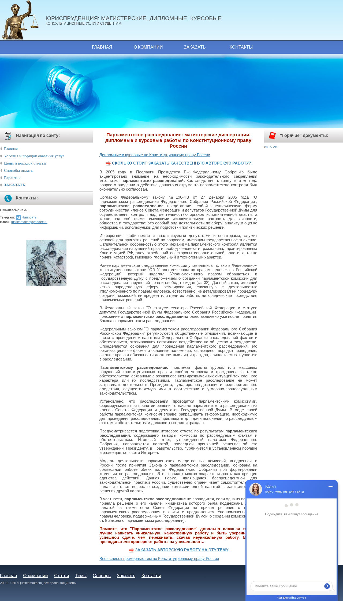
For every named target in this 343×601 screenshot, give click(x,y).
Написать (29, 217)
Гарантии (12, 178)
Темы (81, 575)
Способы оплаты (18, 170)
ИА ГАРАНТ (271, 146)
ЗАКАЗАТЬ (14, 185)
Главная (102, 47)
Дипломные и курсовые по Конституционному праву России (154, 155)
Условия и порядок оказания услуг (34, 156)
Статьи (61, 575)
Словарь (102, 575)
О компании (148, 47)
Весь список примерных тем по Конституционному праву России (159, 558)
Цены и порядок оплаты (25, 163)
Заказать (195, 47)
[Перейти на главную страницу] (23, 20)
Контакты (241, 47)
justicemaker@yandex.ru (29, 222)
